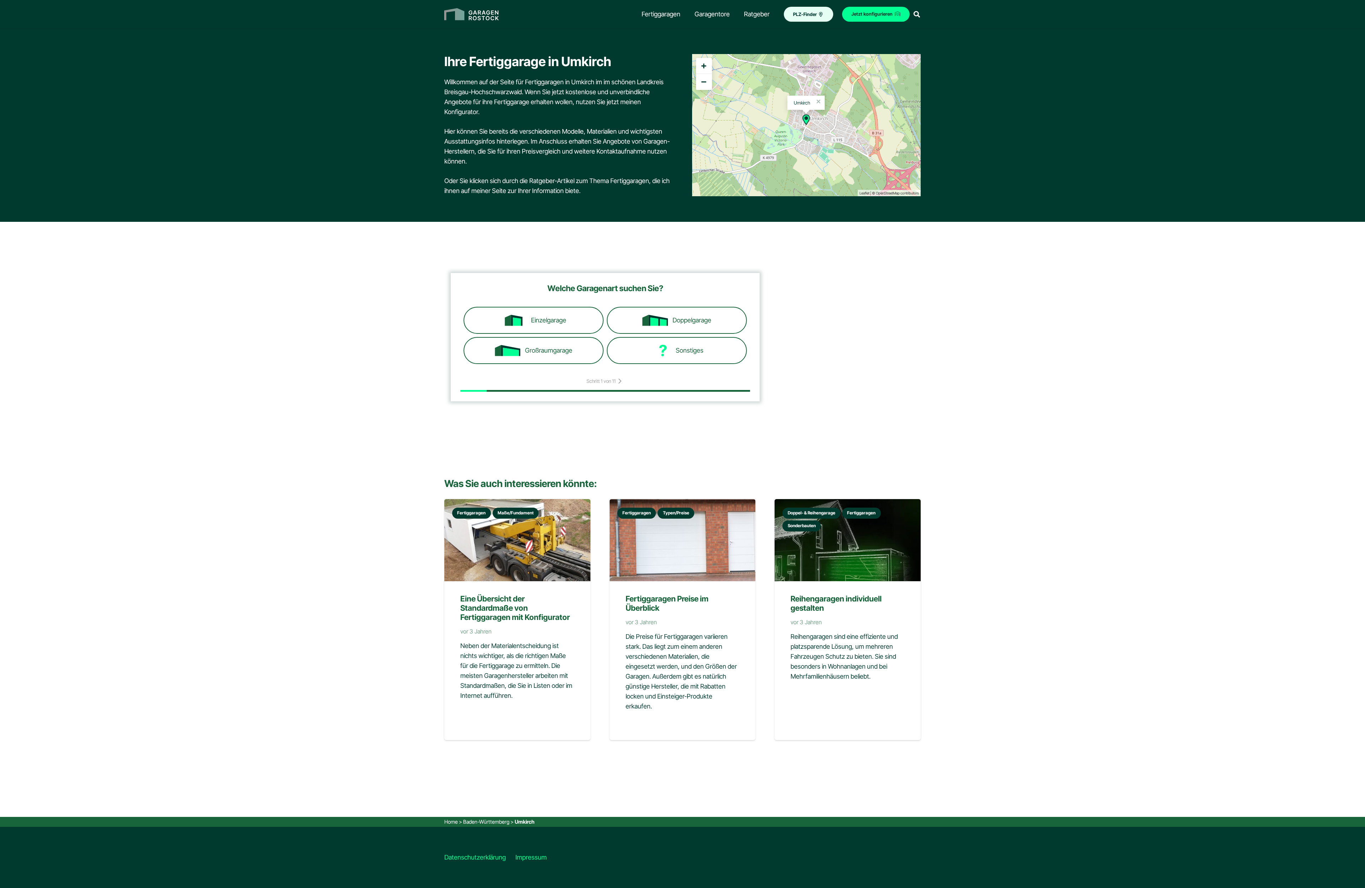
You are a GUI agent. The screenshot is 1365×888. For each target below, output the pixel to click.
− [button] (704, 81)
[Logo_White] (471, 14)
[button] (917, 14)
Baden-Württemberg (486, 822)
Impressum (531, 857)
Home (451, 822)
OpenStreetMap (888, 193)
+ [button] (704, 65)
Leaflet (864, 193)
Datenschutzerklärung (475, 857)
